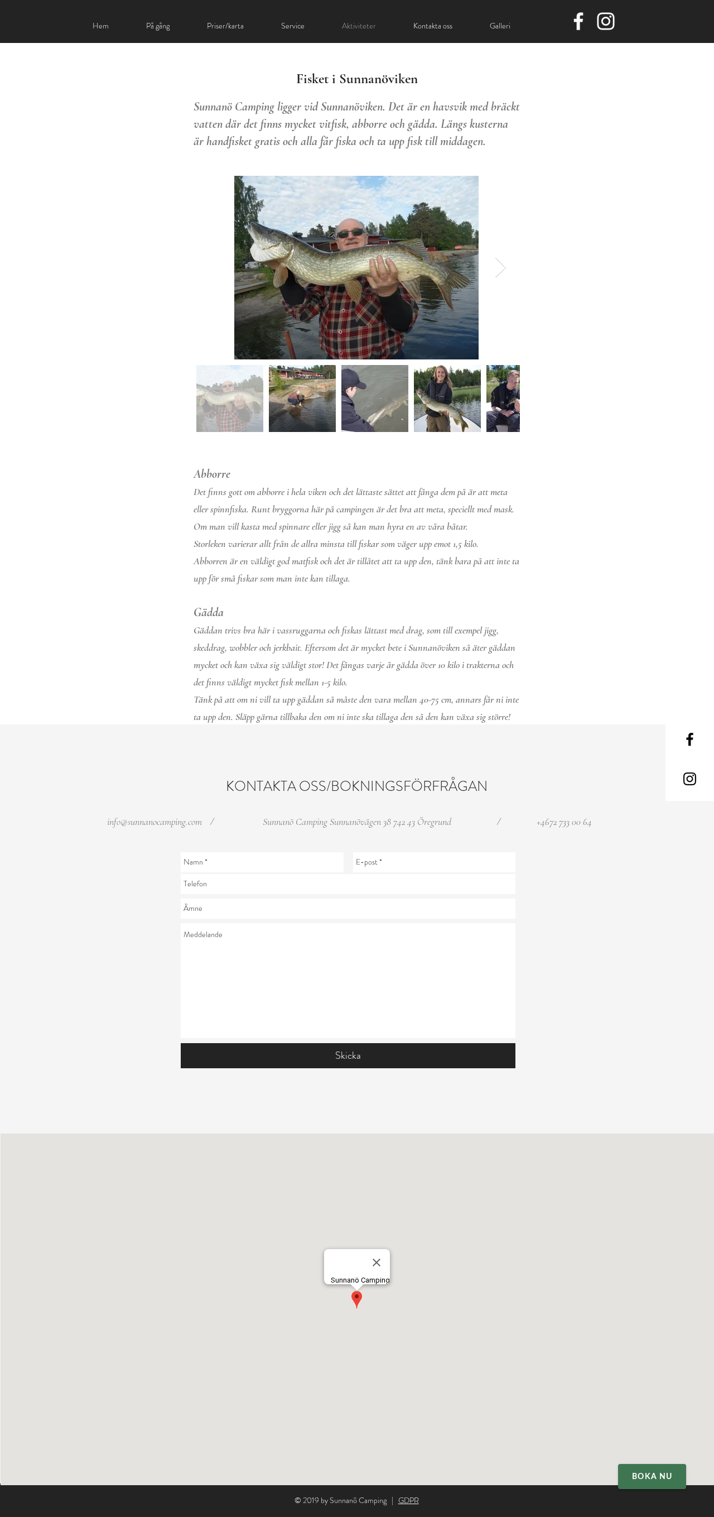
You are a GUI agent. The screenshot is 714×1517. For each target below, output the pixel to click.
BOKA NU (652, 1477)
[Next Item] (500, 268)
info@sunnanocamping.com (154, 821)
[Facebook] (578, 21)
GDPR (408, 1500)
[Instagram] (605, 21)
